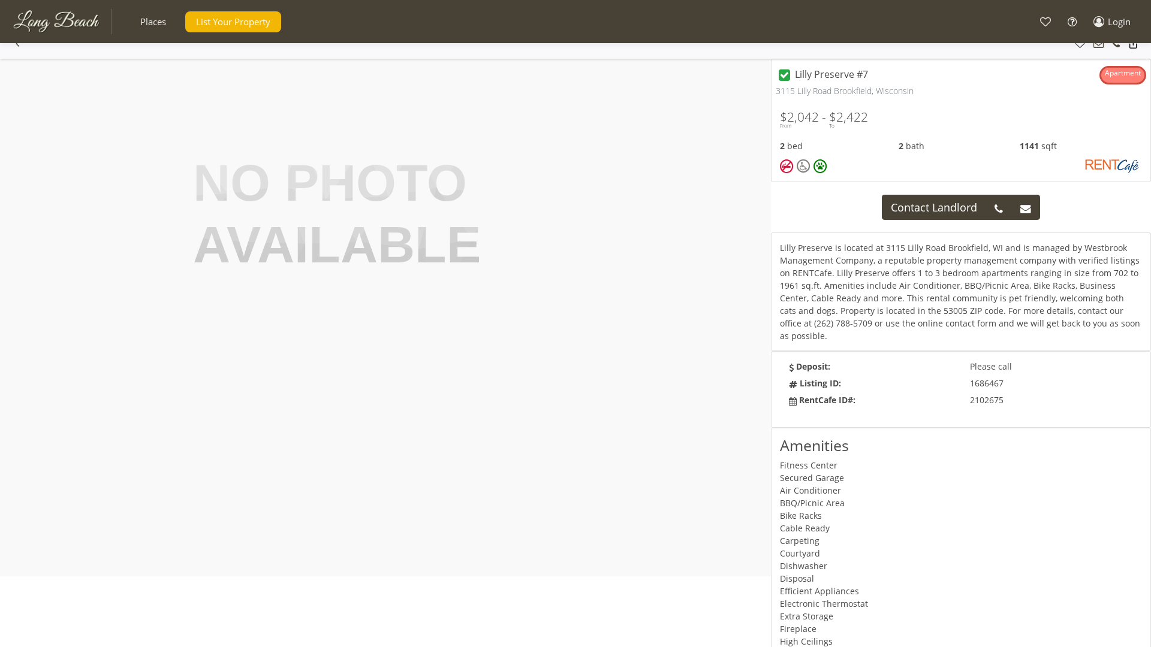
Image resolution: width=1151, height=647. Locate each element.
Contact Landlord (934, 207)
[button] (153, 21)
